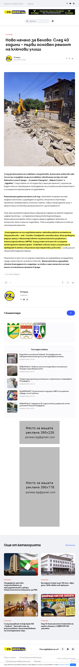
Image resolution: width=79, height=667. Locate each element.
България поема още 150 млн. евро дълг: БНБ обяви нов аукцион (57, 584)
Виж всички (70, 545)
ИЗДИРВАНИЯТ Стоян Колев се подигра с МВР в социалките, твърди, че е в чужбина (44, 392)
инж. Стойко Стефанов (12, 274)
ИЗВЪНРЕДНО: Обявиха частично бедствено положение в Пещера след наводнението (43, 368)
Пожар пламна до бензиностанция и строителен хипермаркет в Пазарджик (45, 380)
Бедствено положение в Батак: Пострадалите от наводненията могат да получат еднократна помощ (41, 355)
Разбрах (73, 664)
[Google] (73, 3)
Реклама (31, 4)
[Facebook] (66, 58)
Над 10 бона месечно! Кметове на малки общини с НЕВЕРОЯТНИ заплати (57, 626)
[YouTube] (70, 3)
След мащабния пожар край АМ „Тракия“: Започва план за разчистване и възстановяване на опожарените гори (20, 627)
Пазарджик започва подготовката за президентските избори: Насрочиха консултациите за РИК (20, 586)
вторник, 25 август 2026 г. (14, 4)
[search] (27, 21)
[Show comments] (71, 313)
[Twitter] (69, 58)
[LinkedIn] (72, 58)
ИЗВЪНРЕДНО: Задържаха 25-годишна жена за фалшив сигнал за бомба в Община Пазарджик (44, 404)
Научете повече (63, 664)
